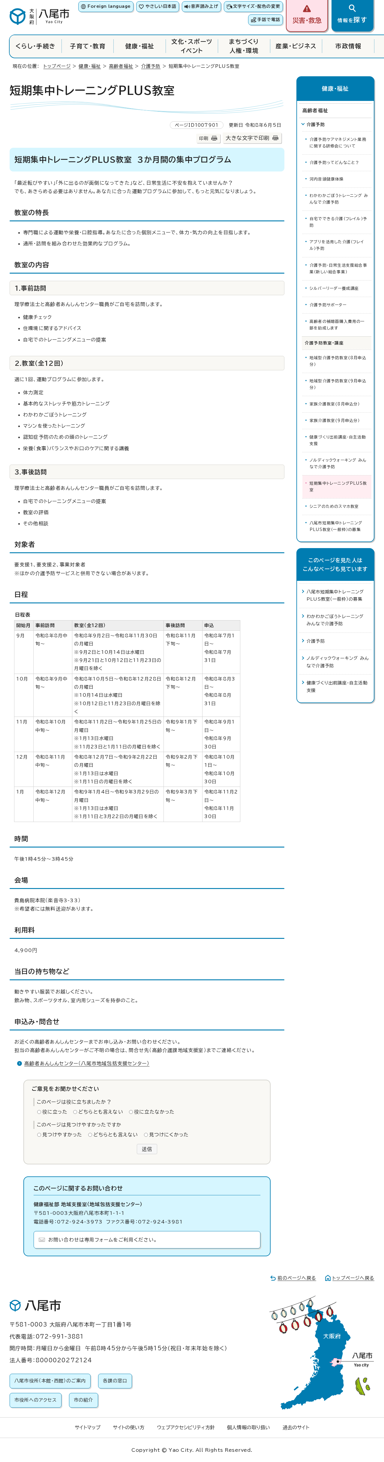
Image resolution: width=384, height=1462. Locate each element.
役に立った (55, 1111)
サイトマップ (87, 1427)
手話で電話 (268, 19)
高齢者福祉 (121, 66)
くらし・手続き (36, 46)
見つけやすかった (62, 1134)
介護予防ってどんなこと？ (334, 163)
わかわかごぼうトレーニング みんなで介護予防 (339, 199)
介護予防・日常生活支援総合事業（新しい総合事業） (338, 268)
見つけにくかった (169, 1134)
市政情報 (348, 46)
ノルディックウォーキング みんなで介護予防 (338, 463)
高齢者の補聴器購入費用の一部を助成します (337, 325)
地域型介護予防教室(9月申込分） (338, 384)
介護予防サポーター (328, 305)
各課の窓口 (115, 1381)
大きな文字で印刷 (247, 138)
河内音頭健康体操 (327, 179)
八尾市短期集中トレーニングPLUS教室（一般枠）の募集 (336, 526)
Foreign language (109, 6)
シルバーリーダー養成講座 (334, 288)
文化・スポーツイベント (191, 46)
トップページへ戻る (353, 1278)
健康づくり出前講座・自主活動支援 (338, 440)
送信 (147, 1149)
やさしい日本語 (161, 6)
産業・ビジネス (296, 46)
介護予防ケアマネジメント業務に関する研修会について (338, 143)
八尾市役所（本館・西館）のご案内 (50, 1381)
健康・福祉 (139, 46)
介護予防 (151, 66)
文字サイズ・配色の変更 (256, 6)
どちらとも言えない (100, 1111)
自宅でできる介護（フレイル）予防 (338, 222)
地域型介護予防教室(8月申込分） (338, 361)
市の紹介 (83, 1400)
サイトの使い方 (128, 1427)
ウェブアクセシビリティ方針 (186, 1427)
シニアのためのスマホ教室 (334, 506)
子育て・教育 (88, 46)
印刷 (203, 138)
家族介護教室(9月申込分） (335, 421)
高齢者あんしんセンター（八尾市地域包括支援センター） (86, 1063)
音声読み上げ (204, 6)
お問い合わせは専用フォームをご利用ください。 (102, 1239)
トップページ (57, 66)
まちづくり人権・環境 (244, 46)
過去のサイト (296, 1427)
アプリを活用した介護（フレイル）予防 (337, 245)
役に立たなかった (154, 1111)
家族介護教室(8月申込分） (335, 404)
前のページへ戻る (297, 1278)
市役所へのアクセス (35, 1400)
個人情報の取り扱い (248, 1427)
